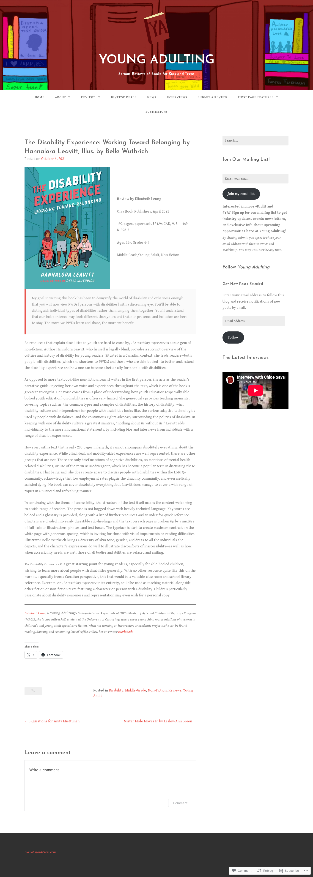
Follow (233, 337)
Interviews (177, 97)
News (151, 97)
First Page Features (256, 97)
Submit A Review (212, 97)
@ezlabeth (125, 632)
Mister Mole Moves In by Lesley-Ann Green (158, 721)
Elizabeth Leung (35, 613)
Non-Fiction (157, 690)
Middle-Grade (135, 690)
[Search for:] (255, 140)
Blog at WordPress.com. (41, 852)
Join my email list (241, 194)
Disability (116, 690)
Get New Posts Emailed (242, 284)
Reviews (88, 97)
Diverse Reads (124, 97)
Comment (180, 803)
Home (39, 97)
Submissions (157, 112)
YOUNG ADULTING (156, 60)
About (60, 97)
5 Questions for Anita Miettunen (54, 721)
